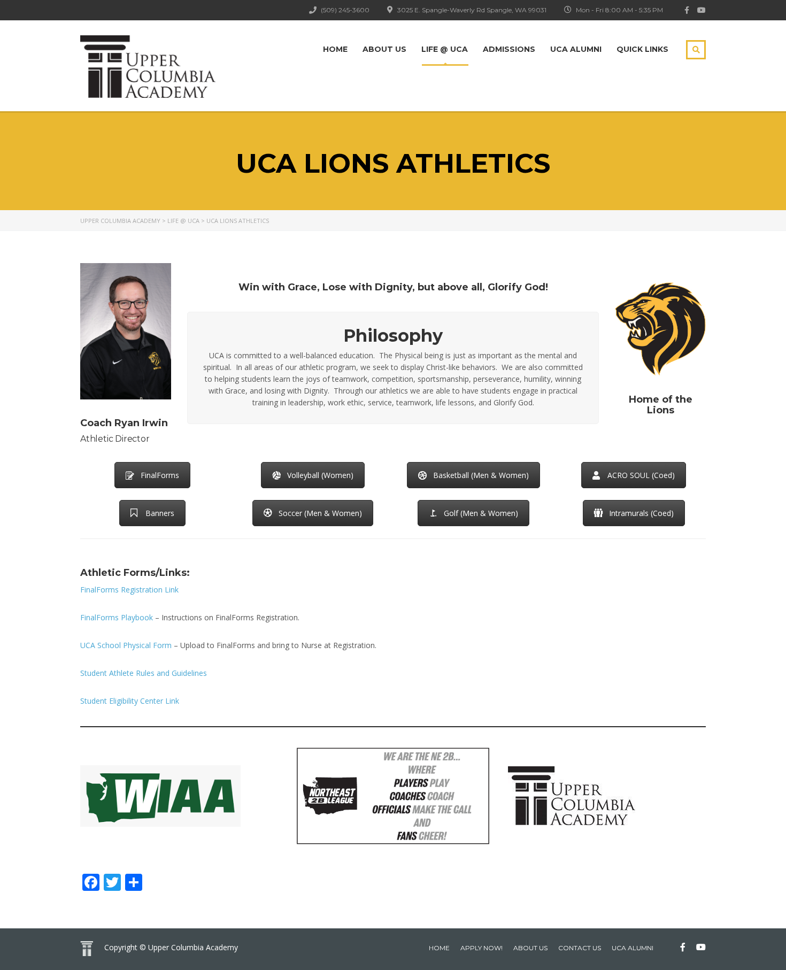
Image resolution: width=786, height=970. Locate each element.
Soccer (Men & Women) (320, 513)
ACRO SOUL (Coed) (641, 475)
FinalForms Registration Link (129, 589)
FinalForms (160, 475)
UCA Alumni (576, 49)
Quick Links (642, 49)
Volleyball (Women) (320, 475)
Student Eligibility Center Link (129, 701)
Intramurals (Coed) (641, 513)
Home (335, 49)
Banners (159, 513)
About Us (384, 49)
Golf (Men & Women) (481, 513)
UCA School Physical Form (126, 645)
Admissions (509, 49)
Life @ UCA (444, 49)
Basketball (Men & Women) (481, 475)
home (439, 948)
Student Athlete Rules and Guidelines (143, 673)
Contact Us (579, 948)
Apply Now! (481, 948)
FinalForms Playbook (116, 617)
